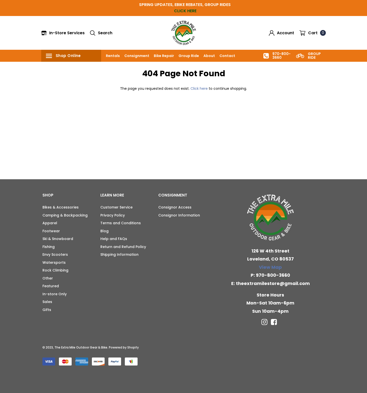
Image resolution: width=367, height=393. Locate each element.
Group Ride (189, 55)
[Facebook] (274, 322)
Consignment (136, 55)
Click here (199, 88)
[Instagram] (264, 322)
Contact (227, 55)
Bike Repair (164, 55)
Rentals (113, 55)
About (209, 55)
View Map (270, 267)
